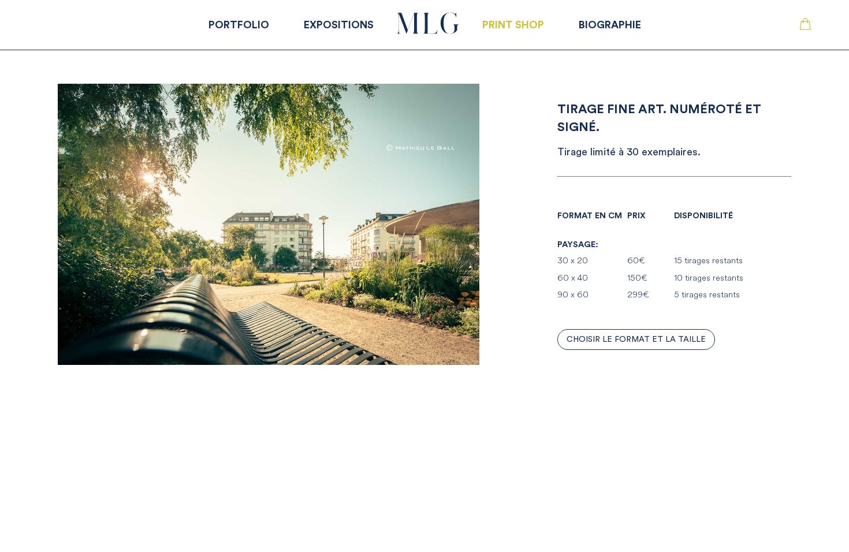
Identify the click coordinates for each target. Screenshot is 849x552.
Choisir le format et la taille (636, 339)
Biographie (610, 25)
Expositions (339, 25)
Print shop (513, 25)
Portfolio (238, 25)
